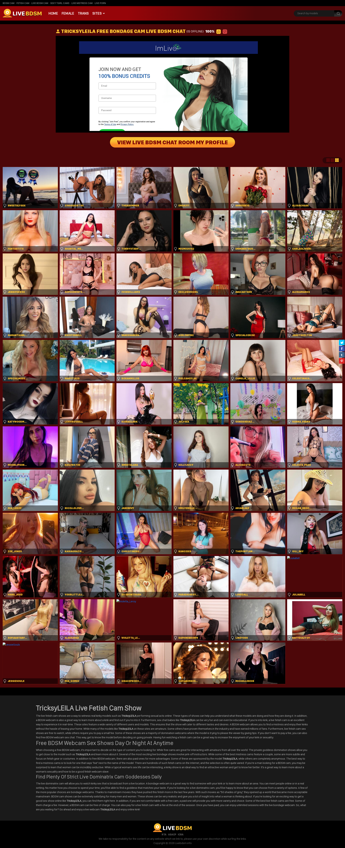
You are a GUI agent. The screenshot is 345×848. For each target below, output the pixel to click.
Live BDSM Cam (39, 3)
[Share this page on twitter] (342, 342)
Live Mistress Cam (82, 3)
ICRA (180, 834)
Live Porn (100, 3)
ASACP (172, 834)
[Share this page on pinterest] (342, 361)
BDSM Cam (8, 3)
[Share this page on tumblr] (342, 355)
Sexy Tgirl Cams (59, 3)
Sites (97, 13)
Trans (83, 13)
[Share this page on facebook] (342, 348)
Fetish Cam (23, 3)
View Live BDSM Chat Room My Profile (172, 142)
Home (53, 13)
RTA (164, 834)
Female (68, 13)
